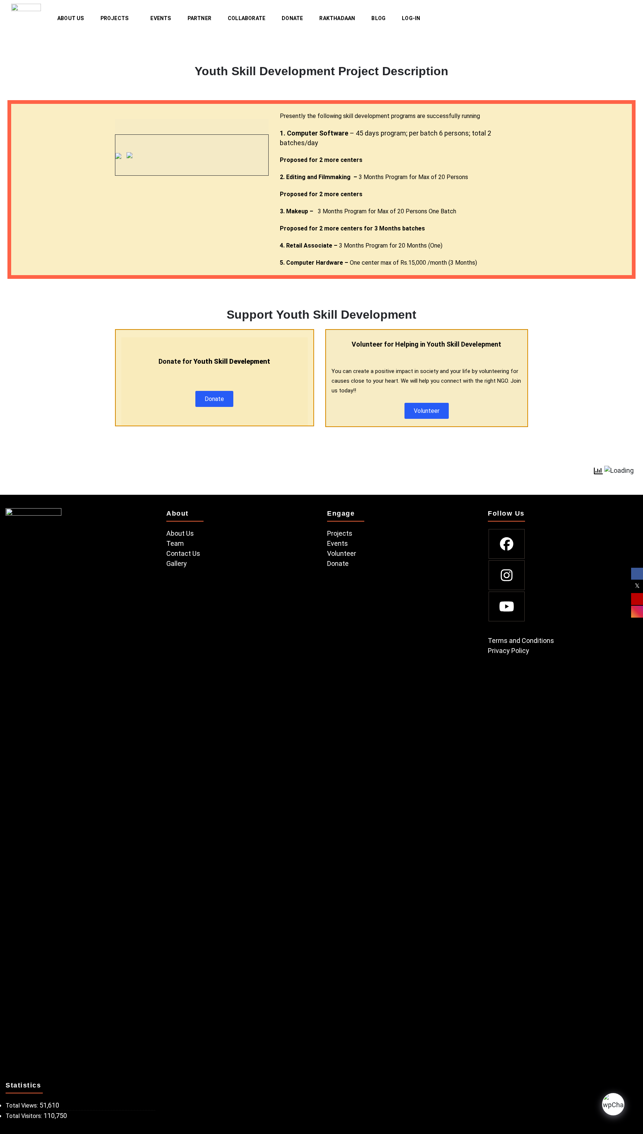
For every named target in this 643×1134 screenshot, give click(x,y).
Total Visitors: (25, 1115)
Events (160, 18)
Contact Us (183, 553)
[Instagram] (507, 575)
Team (175, 543)
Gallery (176, 563)
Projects (114, 18)
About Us (70, 18)
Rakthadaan (337, 18)
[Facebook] (507, 544)
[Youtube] (507, 606)
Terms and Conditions (521, 640)
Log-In (411, 18)
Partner (199, 18)
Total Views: (22, 1105)
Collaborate (246, 18)
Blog (378, 18)
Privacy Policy (508, 650)
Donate (292, 18)
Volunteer (341, 553)
